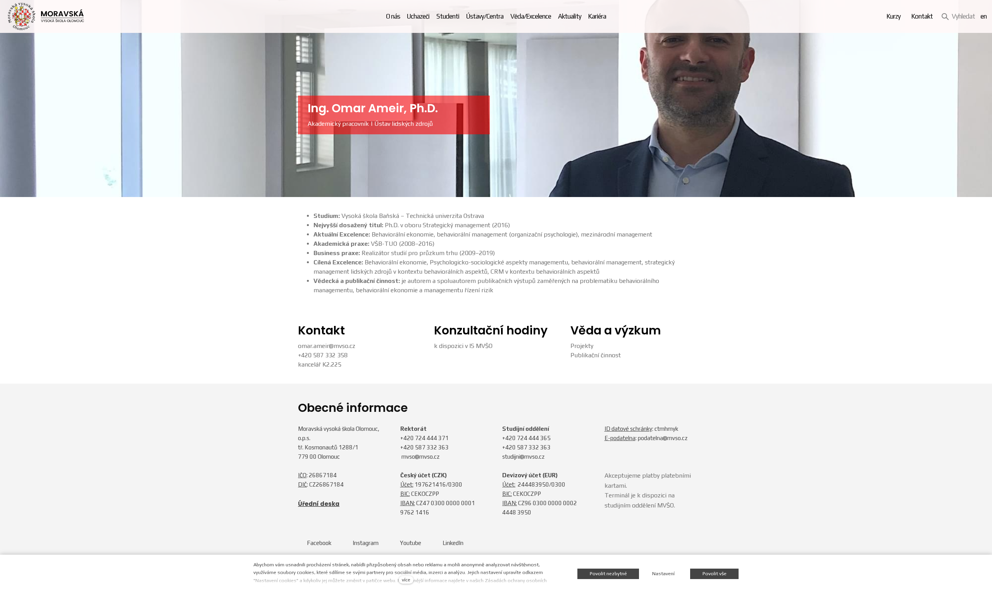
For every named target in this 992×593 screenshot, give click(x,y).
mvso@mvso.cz (420, 456)
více (406, 580)
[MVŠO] (46, 16)
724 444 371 (432, 438)
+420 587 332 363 (424, 447)
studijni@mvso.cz (523, 456)
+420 (407, 438)
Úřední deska (318, 504)
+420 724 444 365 (526, 438)
